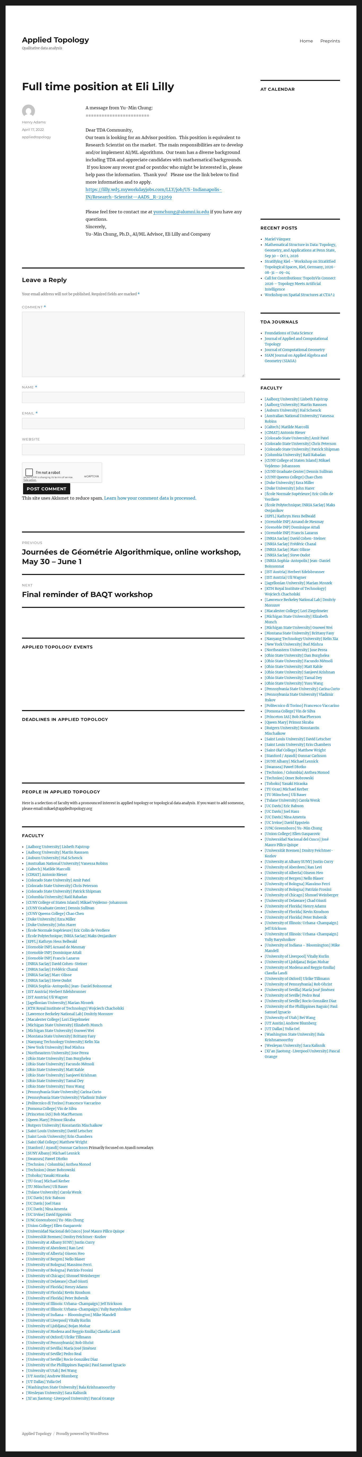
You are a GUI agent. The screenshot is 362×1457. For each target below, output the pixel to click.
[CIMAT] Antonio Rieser (46, 874)
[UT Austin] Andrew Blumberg (52, 1376)
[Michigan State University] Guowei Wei (60, 1030)
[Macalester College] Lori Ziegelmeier (58, 1019)
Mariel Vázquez (277, 239)
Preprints (330, 41)
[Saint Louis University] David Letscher (59, 1131)
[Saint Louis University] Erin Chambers (59, 1136)
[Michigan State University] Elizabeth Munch (64, 1025)
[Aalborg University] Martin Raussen (57, 852)
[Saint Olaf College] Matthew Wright (56, 1142)
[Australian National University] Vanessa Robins (67, 863)
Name (29, 387)
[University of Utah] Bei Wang (51, 1370)
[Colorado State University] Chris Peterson (62, 886)
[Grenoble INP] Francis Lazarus (53, 958)
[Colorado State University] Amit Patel (58, 880)
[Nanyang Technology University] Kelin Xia (62, 1042)
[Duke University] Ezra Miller (51, 919)
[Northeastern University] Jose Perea (57, 1053)
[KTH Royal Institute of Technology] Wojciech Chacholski (75, 1008)
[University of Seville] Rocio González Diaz (62, 1359)
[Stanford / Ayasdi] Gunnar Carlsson (57, 1147)
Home (306, 41)
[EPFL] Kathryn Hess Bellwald (51, 941)
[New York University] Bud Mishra (55, 1047)
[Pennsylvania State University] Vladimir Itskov (66, 1097)
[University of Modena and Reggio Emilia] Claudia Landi (73, 1331)
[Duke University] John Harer (51, 925)
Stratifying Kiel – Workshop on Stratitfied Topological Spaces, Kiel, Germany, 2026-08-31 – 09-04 (300, 267)
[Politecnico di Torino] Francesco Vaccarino (63, 1103)
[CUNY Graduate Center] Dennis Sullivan (60, 908)
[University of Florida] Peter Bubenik (57, 1298)
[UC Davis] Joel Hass (43, 1203)
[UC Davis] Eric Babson (45, 1198)
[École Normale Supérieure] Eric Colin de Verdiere (68, 930)
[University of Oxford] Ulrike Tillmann (58, 1337)
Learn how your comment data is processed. (150, 498)
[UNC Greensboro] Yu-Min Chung (55, 1220)
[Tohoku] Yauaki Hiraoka (47, 1175)
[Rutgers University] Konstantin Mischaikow (64, 1125)
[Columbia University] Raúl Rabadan (56, 897)
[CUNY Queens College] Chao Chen (55, 913)
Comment (34, 307)
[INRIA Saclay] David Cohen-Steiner (56, 964)
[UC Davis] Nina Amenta (46, 1209)
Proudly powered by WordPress (82, 1434)
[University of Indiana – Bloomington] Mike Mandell (71, 1315)
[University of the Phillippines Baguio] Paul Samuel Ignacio (76, 1365)
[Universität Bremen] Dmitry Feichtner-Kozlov (66, 1237)
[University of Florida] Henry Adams (57, 1287)
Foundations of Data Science (289, 333)
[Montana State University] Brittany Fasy (60, 1036)
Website (31, 439)
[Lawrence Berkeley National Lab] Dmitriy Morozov (69, 1014)
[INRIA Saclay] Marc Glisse (49, 975)
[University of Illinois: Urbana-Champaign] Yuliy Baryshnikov (78, 1309)
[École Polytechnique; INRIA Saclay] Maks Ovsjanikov (71, 936)
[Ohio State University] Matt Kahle (55, 1069)
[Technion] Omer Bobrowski (50, 1170)
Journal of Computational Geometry (295, 350)
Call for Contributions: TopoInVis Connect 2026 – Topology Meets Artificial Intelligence (300, 284)
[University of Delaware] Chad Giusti (57, 1281)
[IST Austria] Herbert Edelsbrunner (56, 991)
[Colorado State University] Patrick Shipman (63, 891)
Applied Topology (55, 39)
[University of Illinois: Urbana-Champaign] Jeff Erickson (74, 1304)
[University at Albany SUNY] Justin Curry (60, 1242)
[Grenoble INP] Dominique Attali (53, 952)
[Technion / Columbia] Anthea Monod (58, 1164)
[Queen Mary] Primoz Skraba (50, 1120)
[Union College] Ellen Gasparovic (54, 1225)
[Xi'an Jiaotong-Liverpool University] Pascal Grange (70, 1398)
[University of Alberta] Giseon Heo (55, 1253)
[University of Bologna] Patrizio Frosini (59, 1270)
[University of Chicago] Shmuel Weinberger (63, 1276)
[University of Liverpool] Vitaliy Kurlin (58, 1320)
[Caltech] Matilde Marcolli (48, 869)
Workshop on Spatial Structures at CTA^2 (300, 295)
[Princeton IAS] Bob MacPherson (54, 1114)
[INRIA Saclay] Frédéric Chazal (52, 969)
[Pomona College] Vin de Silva (51, 1108)
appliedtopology (36, 137)
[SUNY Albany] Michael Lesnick (53, 1153)
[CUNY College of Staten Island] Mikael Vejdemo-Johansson (76, 902)
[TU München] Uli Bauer (47, 1186)
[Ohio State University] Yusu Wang (55, 1086)
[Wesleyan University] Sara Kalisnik (56, 1393)
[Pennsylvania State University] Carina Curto (63, 1092)
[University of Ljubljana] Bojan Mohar (58, 1326)
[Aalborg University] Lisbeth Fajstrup (57, 847)
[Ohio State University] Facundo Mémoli (60, 1064)
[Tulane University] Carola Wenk (53, 1192)
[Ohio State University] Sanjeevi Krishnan (61, 1075)
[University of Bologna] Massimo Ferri (58, 1265)
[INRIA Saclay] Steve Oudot (49, 980)
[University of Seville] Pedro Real (53, 1354)
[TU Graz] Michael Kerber (48, 1181)
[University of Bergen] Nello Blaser (55, 1259)
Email (30, 413)
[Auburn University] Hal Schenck (54, 858)
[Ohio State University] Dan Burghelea (58, 1058)
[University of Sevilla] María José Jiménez (61, 1348)
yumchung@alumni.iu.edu (181, 211)
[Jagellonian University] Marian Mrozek (60, 1003)
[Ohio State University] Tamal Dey (54, 1081)
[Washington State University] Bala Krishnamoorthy (70, 1387)
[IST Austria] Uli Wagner (47, 997)
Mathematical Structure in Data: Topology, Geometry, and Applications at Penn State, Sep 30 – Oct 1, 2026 (300, 250)
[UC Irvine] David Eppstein (48, 1214)
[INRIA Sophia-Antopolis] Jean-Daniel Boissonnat (69, 986)
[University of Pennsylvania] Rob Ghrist (60, 1343)
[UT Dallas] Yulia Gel (43, 1382)
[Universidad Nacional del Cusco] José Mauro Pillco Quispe (75, 1231)
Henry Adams (34, 122)
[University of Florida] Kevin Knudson (58, 1292)
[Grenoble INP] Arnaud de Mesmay (55, 947)
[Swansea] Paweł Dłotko (47, 1159)
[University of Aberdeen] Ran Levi (54, 1248)
